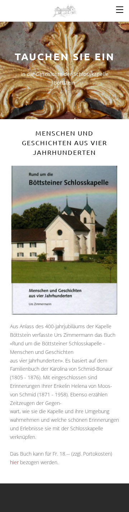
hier (14, 462)
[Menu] (120, 9)
